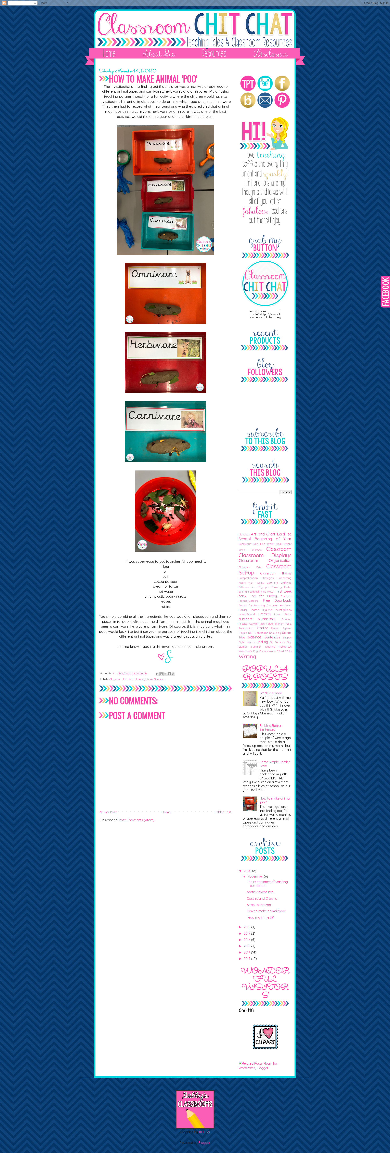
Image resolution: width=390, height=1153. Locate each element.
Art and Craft (263, 534)
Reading (262, 628)
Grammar (272, 605)
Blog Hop (259, 543)
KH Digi (204, 1132)
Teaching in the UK (260, 917)
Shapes (287, 637)
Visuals (263, 651)
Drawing (277, 587)
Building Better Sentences (270, 727)
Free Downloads (277, 600)
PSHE (288, 623)
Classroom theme (275, 573)
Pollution (279, 623)
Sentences (272, 637)
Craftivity (286, 582)
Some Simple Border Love (275, 764)
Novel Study (282, 614)
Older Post (223, 812)
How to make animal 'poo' (275, 800)
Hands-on (129, 679)
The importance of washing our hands (267, 884)
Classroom (115, 679)
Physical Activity (248, 623)
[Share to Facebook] (169, 674)
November (255, 876)
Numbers (245, 619)
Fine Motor (268, 591)
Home (166, 812)
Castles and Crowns (262, 898)
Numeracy (267, 618)
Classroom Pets (250, 567)
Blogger (204, 1143)
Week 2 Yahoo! (271, 693)
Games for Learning (252, 605)
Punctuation (246, 628)
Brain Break (275, 543)
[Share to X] (165, 674)
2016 (247, 940)
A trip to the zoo (259, 905)
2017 (247, 933)
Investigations (144, 679)
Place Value (266, 623)
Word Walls (284, 651)
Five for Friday (263, 596)
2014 (247, 952)
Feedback (254, 591)
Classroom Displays (265, 555)
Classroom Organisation (265, 560)
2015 (247, 946)
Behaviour (245, 543)
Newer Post (108, 812)
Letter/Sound (247, 614)
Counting (272, 582)
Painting (286, 619)
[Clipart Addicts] (265, 1048)
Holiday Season (249, 609)
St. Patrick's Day (280, 642)
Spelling (262, 642)
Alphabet (244, 534)
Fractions (286, 596)
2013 (247, 959)
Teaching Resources (278, 646)
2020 (248, 871)
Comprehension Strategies (256, 578)
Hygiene (267, 609)
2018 (247, 927)
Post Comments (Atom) (136, 820)
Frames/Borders (248, 600)
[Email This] (158, 674)
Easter (287, 587)
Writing (247, 656)
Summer (256, 646)
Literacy (264, 614)
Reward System (281, 628)
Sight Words (247, 642)
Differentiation (247, 587)
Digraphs (264, 587)
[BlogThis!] (161, 674)
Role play (275, 632)
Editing (243, 591)
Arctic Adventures (260, 892)
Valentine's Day (248, 651)
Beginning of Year (273, 538)
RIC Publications (258, 632)
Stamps (243, 646)
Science (158, 679)
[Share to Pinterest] (173, 674)
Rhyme (243, 632)
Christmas (255, 550)
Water (272, 651)
